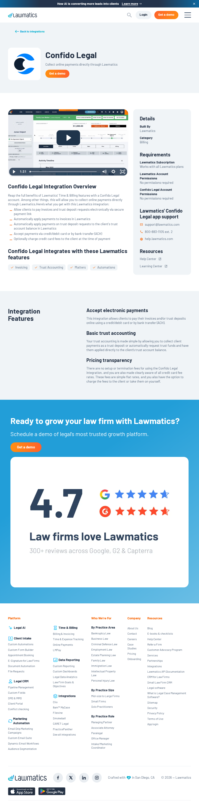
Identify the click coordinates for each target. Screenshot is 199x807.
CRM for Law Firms (158, 676)
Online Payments (63, 644)
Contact (132, 633)
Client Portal (15, 703)
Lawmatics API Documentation (165, 671)
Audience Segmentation (22, 748)
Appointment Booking (21, 655)
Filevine (58, 712)
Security (152, 707)
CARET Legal (61, 723)
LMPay (57, 650)
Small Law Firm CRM (159, 682)
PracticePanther (63, 729)
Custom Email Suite (20, 737)
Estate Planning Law (103, 655)
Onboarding (134, 659)
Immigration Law (101, 665)
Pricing (131, 653)
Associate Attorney (102, 727)
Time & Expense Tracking (68, 639)
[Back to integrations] (29, 31)
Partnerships (155, 660)
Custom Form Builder (20, 649)
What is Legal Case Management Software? (166, 695)
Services (152, 655)
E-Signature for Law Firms (24, 660)
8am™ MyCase (61, 707)
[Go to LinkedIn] (84, 778)
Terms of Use (155, 718)
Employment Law (101, 649)
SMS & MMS (15, 698)
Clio (55, 702)
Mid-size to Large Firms (105, 696)
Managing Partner (101, 722)
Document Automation (21, 666)
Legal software (156, 687)
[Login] (143, 15)
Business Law (99, 638)
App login (152, 724)
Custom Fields (16, 692)
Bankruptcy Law (100, 633)
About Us (132, 628)
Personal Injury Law (103, 680)
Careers (132, 639)
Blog (150, 628)
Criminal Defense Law (104, 644)
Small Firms (98, 701)
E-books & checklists (160, 633)
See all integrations (64, 734)
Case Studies (132, 646)
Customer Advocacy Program (164, 649)
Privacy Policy (155, 713)
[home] (22, 15)
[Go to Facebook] (58, 778)
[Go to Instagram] (97, 778)
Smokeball (59, 718)
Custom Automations (20, 644)
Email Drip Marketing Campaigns (20, 730)
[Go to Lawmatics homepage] (27, 778)
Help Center (154, 639)
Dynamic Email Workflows (23, 743)
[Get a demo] (166, 15)
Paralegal (97, 733)
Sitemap (152, 702)
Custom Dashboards (65, 671)
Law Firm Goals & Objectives (63, 684)
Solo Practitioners (102, 706)
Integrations (154, 666)
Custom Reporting (64, 666)
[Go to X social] (71, 778)
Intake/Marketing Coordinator (101, 745)
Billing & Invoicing (63, 633)
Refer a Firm (154, 644)
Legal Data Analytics (65, 676)
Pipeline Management (21, 687)
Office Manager (100, 738)
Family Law (98, 660)
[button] (129, 15)
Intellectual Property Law (103, 673)
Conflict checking (18, 709)
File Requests (16, 671)
